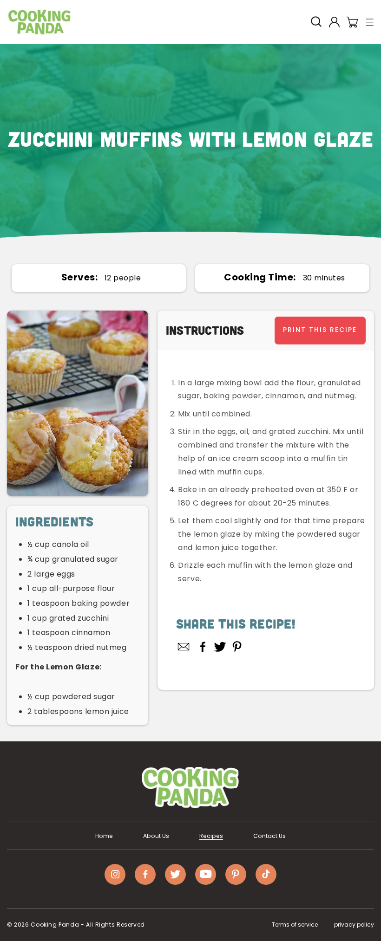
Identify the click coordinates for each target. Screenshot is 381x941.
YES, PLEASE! (191, 554)
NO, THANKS (191, 580)
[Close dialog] (280, 344)
